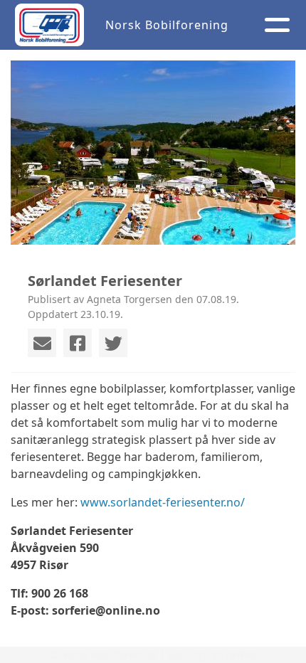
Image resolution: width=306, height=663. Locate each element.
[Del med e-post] (42, 343)
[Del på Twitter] (113, 343)
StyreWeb (234, 655)
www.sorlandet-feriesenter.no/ (162, 502)
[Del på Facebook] (77, 343)
